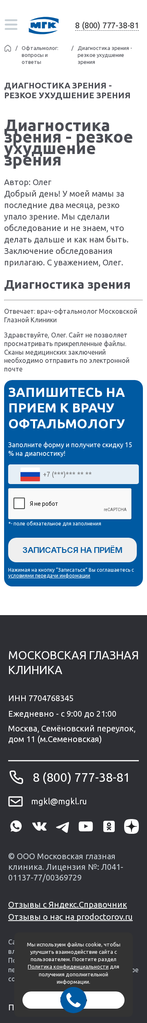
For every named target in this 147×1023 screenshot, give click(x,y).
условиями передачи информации (49, 575)
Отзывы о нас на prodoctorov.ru (70, 916)
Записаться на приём (72, 550)
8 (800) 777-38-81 (107, 25)
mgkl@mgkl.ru (59, 801)
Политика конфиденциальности (68, 966)
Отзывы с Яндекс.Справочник (67, 904)
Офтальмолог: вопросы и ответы (40, 55)
